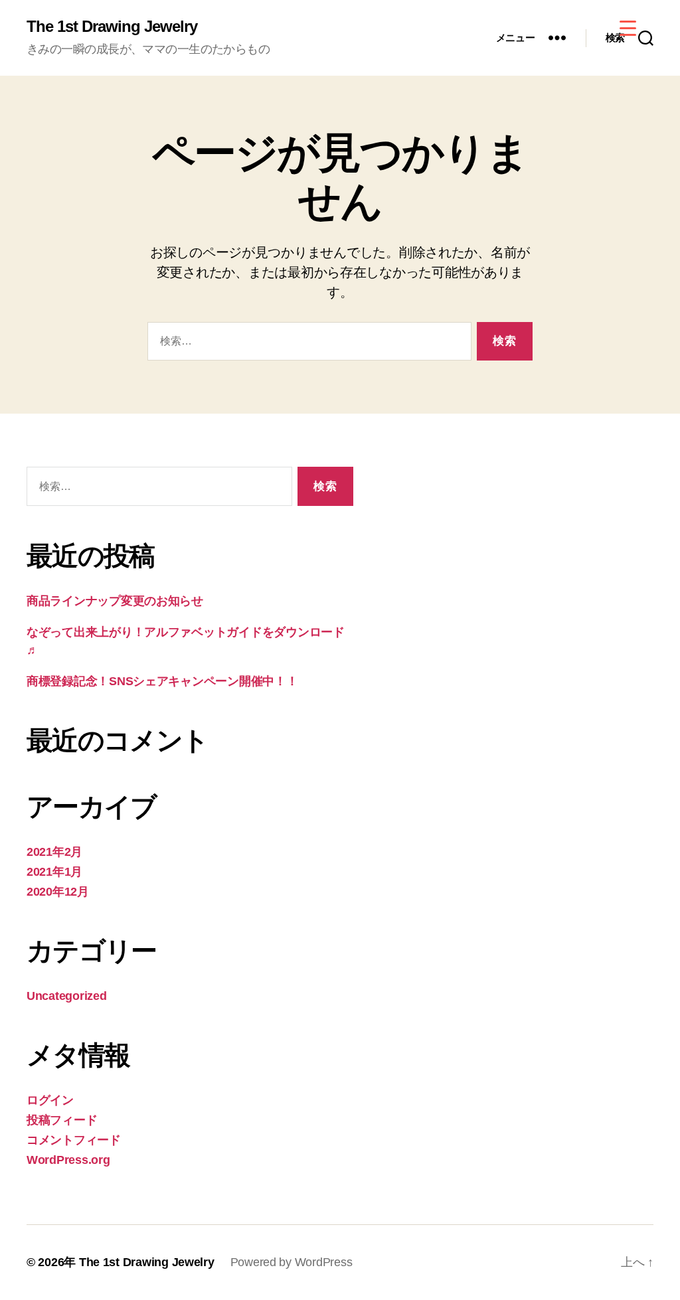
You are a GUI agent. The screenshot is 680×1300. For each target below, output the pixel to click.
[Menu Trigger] (628, 28)
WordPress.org (68, 1160)
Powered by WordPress (291, 1262)
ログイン (50, 1100)
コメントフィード (74, 1140)
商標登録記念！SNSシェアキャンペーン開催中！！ (162, 681)
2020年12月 (58, 891)
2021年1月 (54, 871)
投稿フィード (62, 1120)
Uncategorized (67, 996)
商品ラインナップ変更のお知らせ (115, 601)
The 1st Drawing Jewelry (112, 27)
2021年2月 (54, 851)
